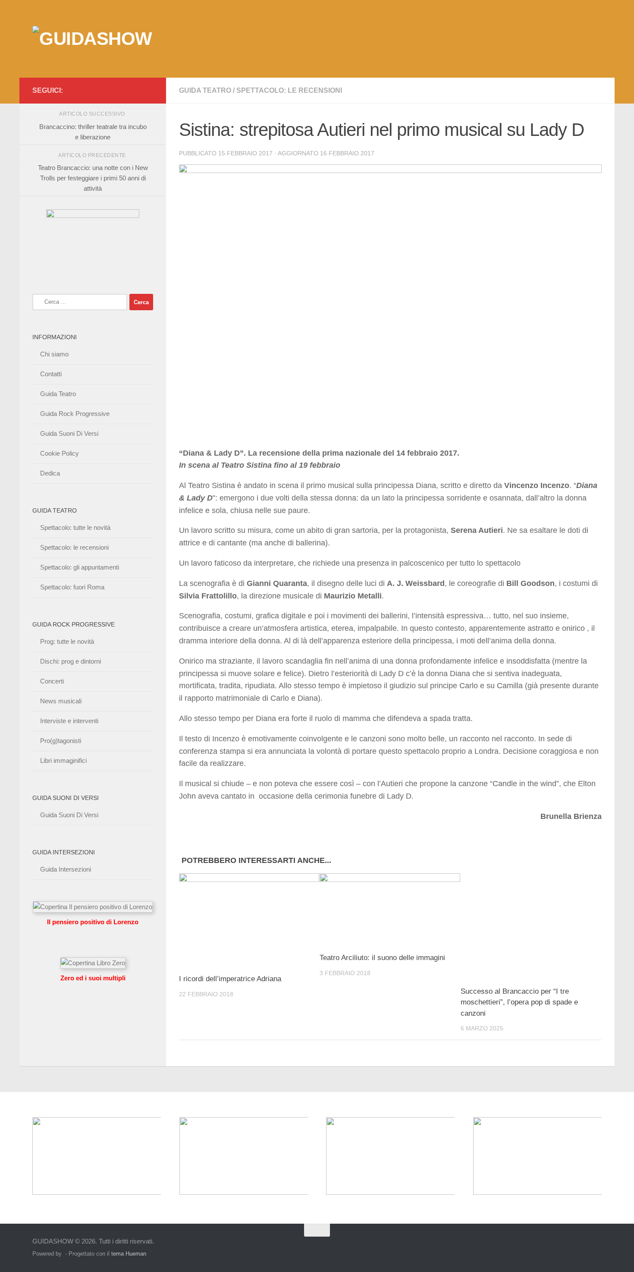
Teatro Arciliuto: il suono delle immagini (382, 958)
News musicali (61, 701)
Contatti (51, 374)
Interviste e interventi (69, 720)
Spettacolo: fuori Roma (72, 587)
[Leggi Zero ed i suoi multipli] (93, 963)
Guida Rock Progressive (75, 413)
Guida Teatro (205, 90)
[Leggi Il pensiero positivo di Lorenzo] (93, 906)
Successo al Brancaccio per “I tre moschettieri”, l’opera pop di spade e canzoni (519, 1002)
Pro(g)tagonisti (60, 740)
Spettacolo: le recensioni (289, 90)
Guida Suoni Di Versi (69, 433)
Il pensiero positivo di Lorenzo (92, 922)
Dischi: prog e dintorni (70, 661)
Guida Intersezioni (65, 869)
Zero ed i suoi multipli (93, 978)
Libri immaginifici (63, 760)
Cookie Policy (59, 453)
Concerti (52, 681)
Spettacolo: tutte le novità (75, 527)
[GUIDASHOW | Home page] (92, 38)
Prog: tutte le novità (67, 641)
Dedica (50, 473)
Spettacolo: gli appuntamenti (79, 567)
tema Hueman (128, 1253)
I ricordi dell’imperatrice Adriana (230, 979)
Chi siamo (54, 354)
